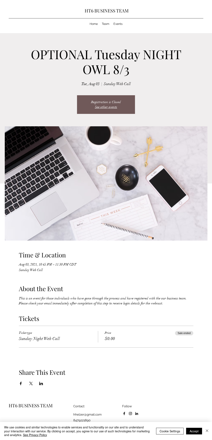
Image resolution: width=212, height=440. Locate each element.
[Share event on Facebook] (21, 383)
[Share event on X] (31, 383)
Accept (194, 431)
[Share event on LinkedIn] (41, 383)
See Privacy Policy (35, 435)
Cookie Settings (170, 431)
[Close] (207, 431)
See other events (106, 107)
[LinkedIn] (137, 413)
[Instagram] (130, 413)
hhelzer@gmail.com (87, 414)
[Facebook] (124, 413)
